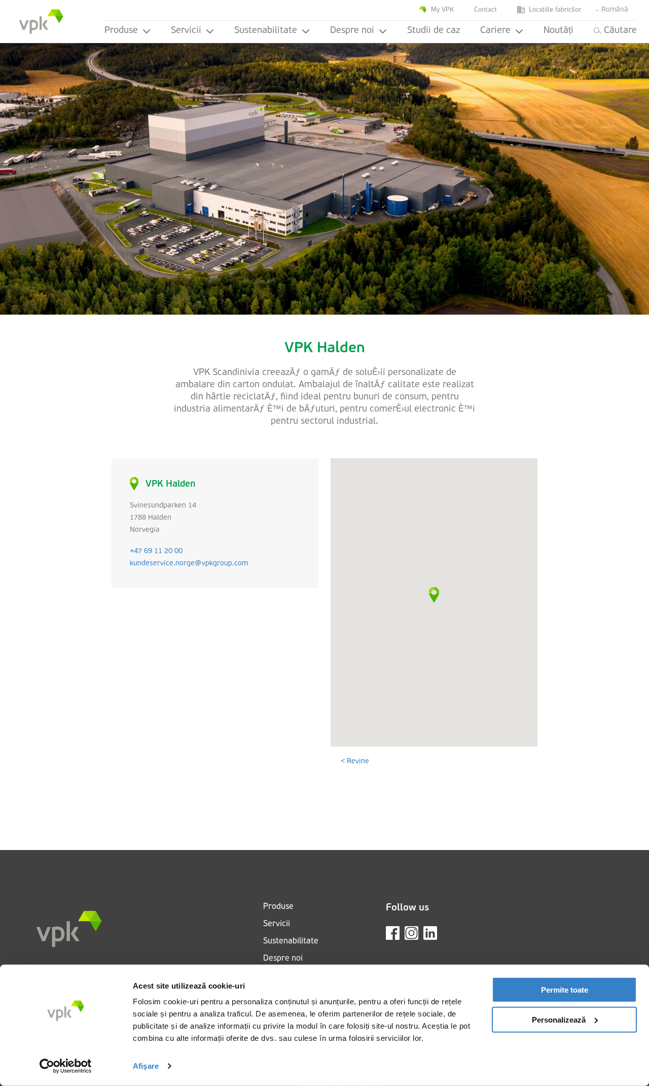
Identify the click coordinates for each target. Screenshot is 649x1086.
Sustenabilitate (265, 31)
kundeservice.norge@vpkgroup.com (189, 563)
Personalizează (559, 1019)
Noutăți (558, 31)
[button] (434, 594)
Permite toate (564, 990)
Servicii (186, 31)
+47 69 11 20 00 (156, 551)
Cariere (495, 31)
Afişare (146, 1066)
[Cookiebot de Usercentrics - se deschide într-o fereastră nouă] (65, 1066)
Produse (121, 31)
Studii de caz (433, 31)
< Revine (355, 761)
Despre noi (352, 31)
